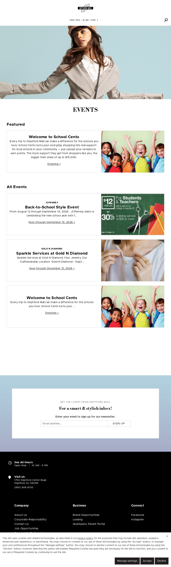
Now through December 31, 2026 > (52, 268)
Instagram (137, 519)
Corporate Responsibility (30, 519)
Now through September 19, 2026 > (52, 222)
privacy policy (85, 538)
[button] (166, 20)
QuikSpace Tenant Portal (89, 524)
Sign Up (119, 423)
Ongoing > (54, 164)
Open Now (75, 20)
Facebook (137, 515)
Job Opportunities (26, 528)
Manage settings (127, 561)
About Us (20, 515)
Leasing (78, 519)
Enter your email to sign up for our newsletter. (85, 416)
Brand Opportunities (86, 515)
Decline (161, 561)
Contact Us (21, 524)
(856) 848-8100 (24, 487)
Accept (147, 561)
